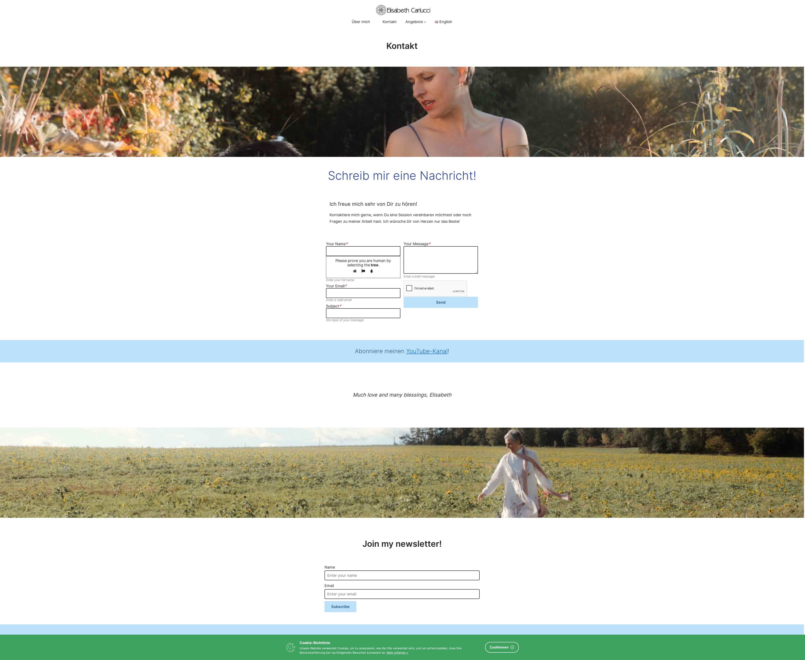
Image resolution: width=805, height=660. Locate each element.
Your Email (336, 286)
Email (329, 585)
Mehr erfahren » (397, 652)
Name (330, 567)
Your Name (337, 244)
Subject (333, 306)
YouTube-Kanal (427, 351)
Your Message (417, 244)
